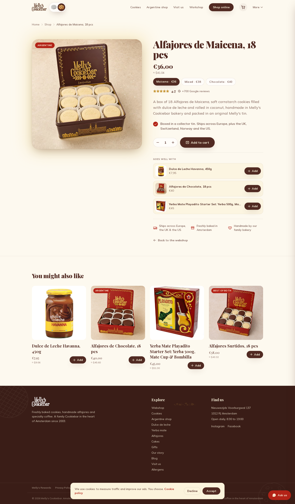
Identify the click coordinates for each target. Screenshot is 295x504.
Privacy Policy (158, 269)
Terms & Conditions (136, 269)
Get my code (145, 281)
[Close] (186, 217)
